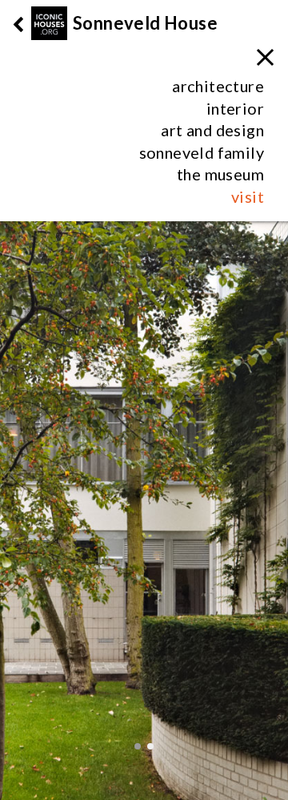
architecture (218, 85)
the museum (220, 174)
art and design (212, 129)
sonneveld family (201, 152)
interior (235, 108)
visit (247, 196)
